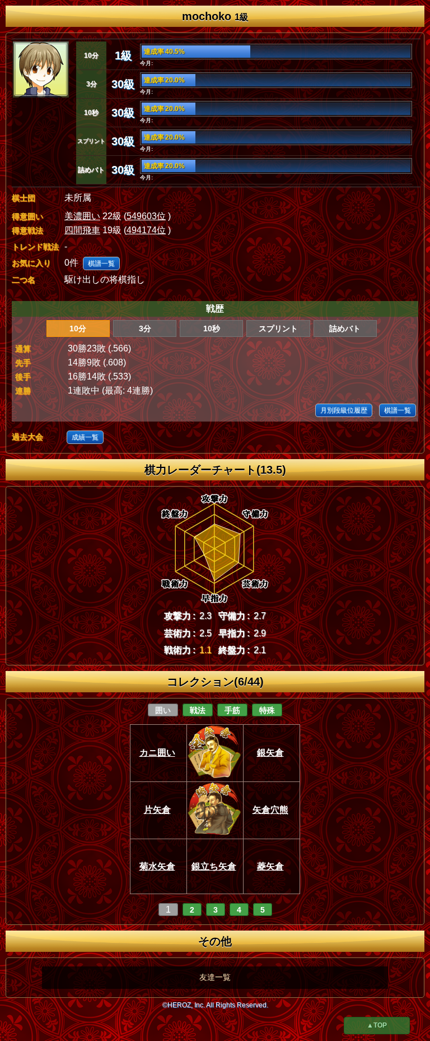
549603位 (146, 216)
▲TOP (377, 1025)
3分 (145, 328)
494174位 (146, 230)
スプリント (278, 328)
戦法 (197, 710)
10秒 (211, 328)
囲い (163, 710)
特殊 (267, 710)
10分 (77, 328)
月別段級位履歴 (343, 410)
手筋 (232, 710)
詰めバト (345, 328)
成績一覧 (85, 437)
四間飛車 (82, 230)
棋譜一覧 (101, 263)
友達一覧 (215, 977)
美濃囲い (82, 216)
